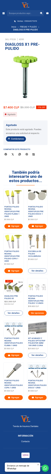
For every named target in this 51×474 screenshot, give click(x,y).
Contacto (25, 441)
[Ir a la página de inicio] (25, 5)
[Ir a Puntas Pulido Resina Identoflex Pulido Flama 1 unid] (13, 328)
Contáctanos (17, 139)
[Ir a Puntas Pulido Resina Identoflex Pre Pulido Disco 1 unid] (37, 197)
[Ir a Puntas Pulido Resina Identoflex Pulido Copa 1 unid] (13, 371)
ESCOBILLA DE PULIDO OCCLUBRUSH (34, 253)
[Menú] (4, 13)
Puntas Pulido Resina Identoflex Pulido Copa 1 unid (13, 384)
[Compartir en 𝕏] (12, 154)
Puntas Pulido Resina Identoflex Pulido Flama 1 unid (13, 341)
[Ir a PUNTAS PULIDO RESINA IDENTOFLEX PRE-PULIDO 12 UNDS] (37, 286)
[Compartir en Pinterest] (26, 154)
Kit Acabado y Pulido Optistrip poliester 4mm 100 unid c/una (36, 341)
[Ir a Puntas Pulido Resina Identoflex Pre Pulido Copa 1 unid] (13, 241)
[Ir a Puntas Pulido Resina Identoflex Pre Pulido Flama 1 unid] (13, 197)
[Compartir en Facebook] (5, 154)
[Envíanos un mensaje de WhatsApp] (45, 468)
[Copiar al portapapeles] (33, 154)
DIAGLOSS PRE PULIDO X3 (11, 297)
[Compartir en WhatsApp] (19, 154)
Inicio (13, 27)
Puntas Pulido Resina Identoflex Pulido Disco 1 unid (37, 384)
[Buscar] (41, 13)
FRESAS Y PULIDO (28, 27)
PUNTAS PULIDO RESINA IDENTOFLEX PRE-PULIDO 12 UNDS (36, 299)
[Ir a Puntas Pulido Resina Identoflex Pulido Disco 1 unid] (37, 371)
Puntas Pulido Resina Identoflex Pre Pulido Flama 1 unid (12, 211)
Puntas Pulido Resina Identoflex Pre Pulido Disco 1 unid (35, 211)
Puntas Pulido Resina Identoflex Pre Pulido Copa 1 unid (12, 256)
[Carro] (47, 13)
